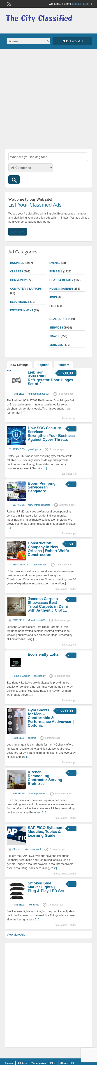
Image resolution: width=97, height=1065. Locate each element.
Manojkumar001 (36, 620)
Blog (53, 1063)
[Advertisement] (48, 98)
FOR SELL (55, 271)
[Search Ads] (14, 179)
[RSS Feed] (8, 3)
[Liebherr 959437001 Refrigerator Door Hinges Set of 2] (16, 388)
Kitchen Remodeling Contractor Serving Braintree (45, 778)
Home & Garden (61, 288)
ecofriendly (40, 675)
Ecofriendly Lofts (43, 654)
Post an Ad (72, 41)
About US (67, 1063)
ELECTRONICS (20, 301)
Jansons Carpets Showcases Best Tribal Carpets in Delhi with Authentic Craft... (48, 604)
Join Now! (18, 231)
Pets (52, 305)
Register (76, 3)
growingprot (34, 449)
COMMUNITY (18, 280)
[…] (23, 412)
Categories (38, 1063)
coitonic (32, 737)
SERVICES (56, 327)
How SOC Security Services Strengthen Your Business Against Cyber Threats (51, 434)
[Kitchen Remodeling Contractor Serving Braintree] (16, 788)
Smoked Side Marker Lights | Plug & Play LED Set (46, 887)
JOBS (53, 297)
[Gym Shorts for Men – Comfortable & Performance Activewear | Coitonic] (16, 732)
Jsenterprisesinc (37, 793)
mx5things (33, 904)
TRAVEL (54, 336)
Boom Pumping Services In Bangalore (41, 487)
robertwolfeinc (39, 564)
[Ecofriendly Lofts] (16, 670)
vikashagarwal (33, 849)
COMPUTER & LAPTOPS (26, 288)
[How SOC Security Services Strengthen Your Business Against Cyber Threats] (16, 444)
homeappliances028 (39, 393)
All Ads (22, 1063)
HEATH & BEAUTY (61, 280)
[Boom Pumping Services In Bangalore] (16, 499)
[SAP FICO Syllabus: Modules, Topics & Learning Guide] (16, 844)
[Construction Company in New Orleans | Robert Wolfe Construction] (16, 559)
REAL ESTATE (58, 319)
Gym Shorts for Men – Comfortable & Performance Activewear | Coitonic (51, 718)
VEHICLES (56, 344)
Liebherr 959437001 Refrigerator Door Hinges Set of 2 (50, 378)
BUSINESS (17, 262)
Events (54, 262)
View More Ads (16, 934)
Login (86, 3)
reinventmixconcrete (39, 504)
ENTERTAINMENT (21, 310)
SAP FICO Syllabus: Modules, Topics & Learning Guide (45, 832)
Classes (16, 271)
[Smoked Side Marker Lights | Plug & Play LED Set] (16, 899)
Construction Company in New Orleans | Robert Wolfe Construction (48, 549)
